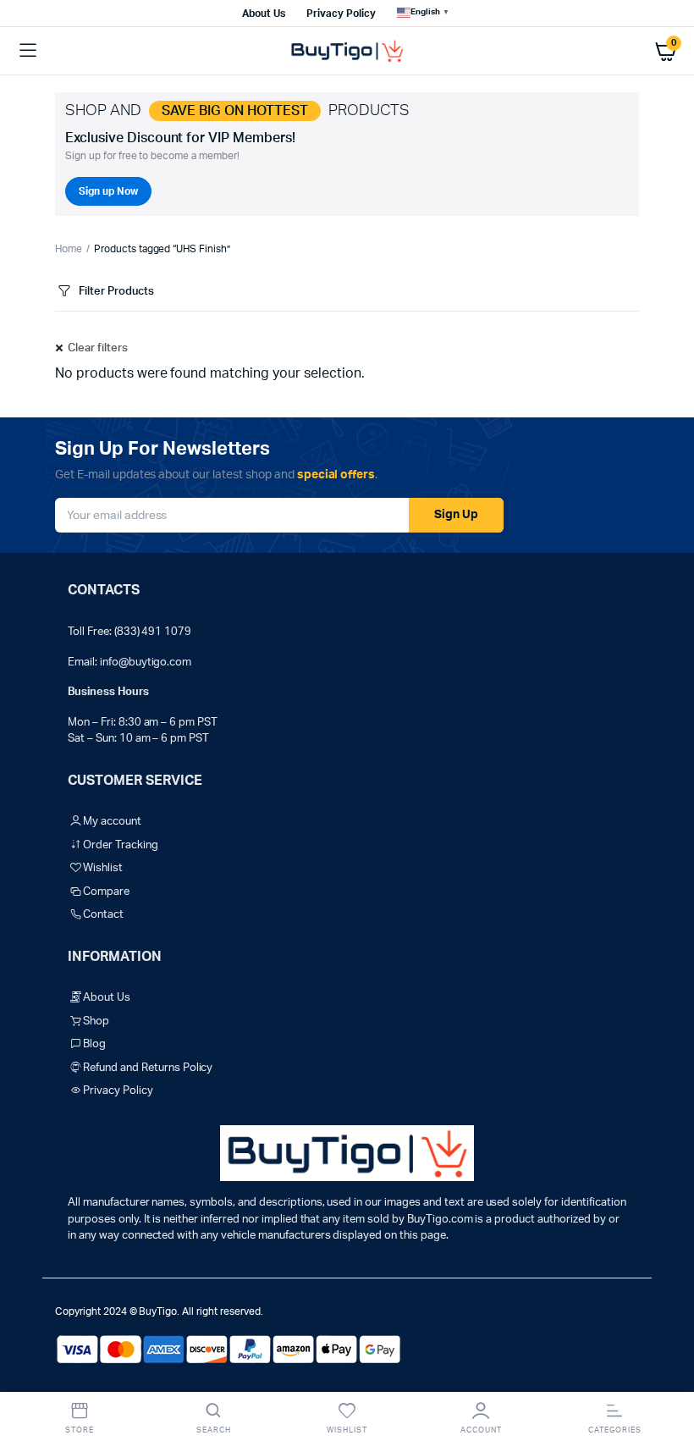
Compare (106, 891)
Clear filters (98, 348)
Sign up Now (108, 191)
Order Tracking (120, 845)
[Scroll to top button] (667, 1373)
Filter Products (116, 291)
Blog (94, 1044)
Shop (96, 1021)
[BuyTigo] (347, 51)
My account (112, 821)
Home (68, 249)
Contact (103, 914)
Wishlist (103, 868)
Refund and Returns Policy (147, 1068)
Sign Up (456, 515)
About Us (263, 13)
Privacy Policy (341, 13)
